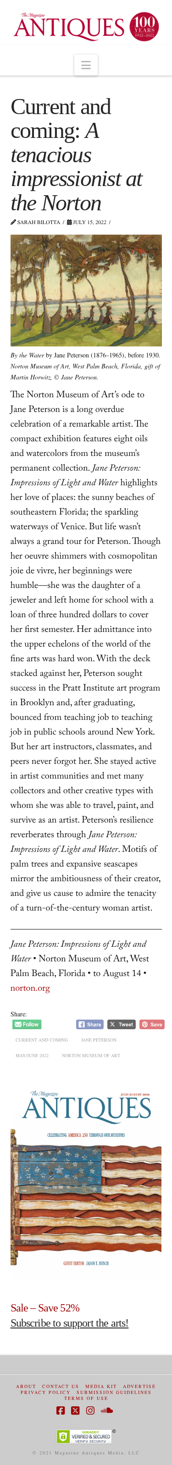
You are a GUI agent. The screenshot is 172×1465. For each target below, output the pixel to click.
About (26, 1386)
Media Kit (101, 1386)
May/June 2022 (32, 1055)
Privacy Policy (46, 1392)
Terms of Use (86, 1398)
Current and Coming (42, 1040)
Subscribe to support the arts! (70, 1323)
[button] (86, 65)
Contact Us (60, 1386)
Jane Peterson (99, 1040)
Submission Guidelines (114, 1392)
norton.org (30, 989)
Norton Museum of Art (91, 1055)
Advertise (139, 1386)
